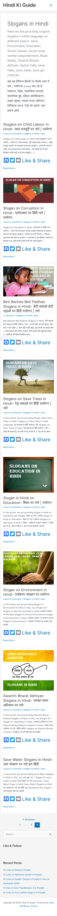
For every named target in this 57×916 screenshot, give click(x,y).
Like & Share (36, 160)
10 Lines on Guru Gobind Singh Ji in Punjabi (24, 892)
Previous (28, 819)
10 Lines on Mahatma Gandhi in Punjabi (22, 874)
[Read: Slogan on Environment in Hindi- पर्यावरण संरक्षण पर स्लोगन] (28, 568)
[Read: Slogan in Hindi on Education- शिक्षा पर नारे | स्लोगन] (28, 474)
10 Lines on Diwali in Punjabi (17, 870)
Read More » (9, 168)
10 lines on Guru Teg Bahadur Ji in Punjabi (23, 888)
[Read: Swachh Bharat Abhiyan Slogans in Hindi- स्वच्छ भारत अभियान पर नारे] (28, 670)
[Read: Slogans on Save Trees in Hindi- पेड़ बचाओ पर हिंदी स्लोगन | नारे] (28, 376)
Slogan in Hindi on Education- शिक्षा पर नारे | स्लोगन (27, 500)
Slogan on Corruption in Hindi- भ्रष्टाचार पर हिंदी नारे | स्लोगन (24, 213)
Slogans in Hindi (31, 133)
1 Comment (8, 315)
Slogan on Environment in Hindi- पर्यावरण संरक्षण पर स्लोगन (26, 592)
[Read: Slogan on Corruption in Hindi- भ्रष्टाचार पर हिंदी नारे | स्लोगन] (28, 190)
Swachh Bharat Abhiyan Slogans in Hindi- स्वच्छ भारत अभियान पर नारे (25, 700)
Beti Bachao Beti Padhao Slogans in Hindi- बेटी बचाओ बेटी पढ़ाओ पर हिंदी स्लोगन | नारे (28, 306)
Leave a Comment (12, 133)
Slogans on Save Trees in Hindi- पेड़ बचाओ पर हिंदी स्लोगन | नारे (27, 403)
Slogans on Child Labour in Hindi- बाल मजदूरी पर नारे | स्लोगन (27, 126)
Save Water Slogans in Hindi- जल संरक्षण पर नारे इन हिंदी (28, 761)
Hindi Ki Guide (19, 5)
